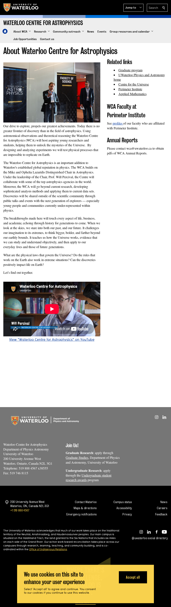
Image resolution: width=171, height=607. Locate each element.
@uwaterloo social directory (150, 538)
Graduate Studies (77, 457)
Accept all (133, 577)
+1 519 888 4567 (19, 510)
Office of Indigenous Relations (48, 549)
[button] (133, 7)
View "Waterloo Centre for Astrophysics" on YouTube (51, 339)
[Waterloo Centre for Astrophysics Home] (5, 31)
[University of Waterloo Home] (21, 7)
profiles (118, 123)
